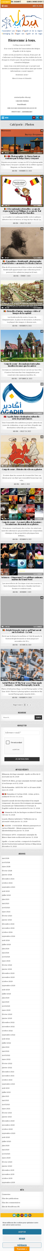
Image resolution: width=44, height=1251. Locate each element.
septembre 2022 (8, 1035)
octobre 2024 (7, 932)
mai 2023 (5, 1002)
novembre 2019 (8, 1174)
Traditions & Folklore (33, 188)
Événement (30, 138)
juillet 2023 (6, 994)
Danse (35, 181)
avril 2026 (6, 862)
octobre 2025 (7, 883)
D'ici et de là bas (17, 138)
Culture (31, 135)
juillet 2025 (6, 895)
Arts (12, 135)
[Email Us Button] (14, 1215)
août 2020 (6, 1137)
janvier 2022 (7, 1068)
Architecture (9, 286)
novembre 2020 (8, 1125)
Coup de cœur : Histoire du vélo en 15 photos (22, 469)
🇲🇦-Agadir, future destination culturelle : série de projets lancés (22, 417)
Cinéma (39, 389)
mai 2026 (5, 858)
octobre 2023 (7, 981)
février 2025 (7, 916)
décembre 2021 (8, 1072)
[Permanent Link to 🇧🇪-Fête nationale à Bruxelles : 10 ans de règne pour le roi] (22, 191)
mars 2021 (6, 1109)
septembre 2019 (8, 1182)
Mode (30, 399)
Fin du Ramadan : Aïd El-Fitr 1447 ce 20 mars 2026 (21, 787)
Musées (13, 241)
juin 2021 (5, 1096)
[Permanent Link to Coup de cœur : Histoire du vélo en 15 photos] (22, 451)
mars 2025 (6, 912)
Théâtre (22, 404)
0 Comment (38, 153)
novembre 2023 (8, 977)
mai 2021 (5, 1100)
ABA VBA (14, 171)
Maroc (37, 140)
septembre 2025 (8, 887)
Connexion (6, 1194)
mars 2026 (6, 866)
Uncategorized (23, 660)
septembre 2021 (8, 1084)
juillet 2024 (6, 944)
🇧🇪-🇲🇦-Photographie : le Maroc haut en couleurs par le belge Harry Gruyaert (22, 157)
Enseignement (11, 394)
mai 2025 (5, 903)
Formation (31, 396)
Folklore (37, 183)
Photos (31, 143)
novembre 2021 (8, 1076)
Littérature (26, 140)
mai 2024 (5, 953)
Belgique (21, 135)
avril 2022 (6, 1055)
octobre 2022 (7, 1031)
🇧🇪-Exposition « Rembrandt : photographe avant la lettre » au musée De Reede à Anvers (22, 262)
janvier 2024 (7, 969)
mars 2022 (6, 1059)
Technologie (36, 607)
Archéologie (7, 389)
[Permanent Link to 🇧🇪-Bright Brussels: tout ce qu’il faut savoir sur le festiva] (22, 612)
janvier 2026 (7, 875)
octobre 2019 (7, 1178)
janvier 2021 (7, 1117)
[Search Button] (40, 117)
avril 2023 (6, 1006)
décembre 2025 (8, 879)
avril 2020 (6, 1154)
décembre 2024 (8, 924)
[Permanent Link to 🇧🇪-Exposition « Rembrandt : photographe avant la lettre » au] (22, 243)
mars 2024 (6, 961)
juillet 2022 (6, 1043)
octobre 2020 (7, 1129)
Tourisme (17, 188)
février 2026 (7, 871)
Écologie (22, 338)
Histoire (9, 186)
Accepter (22, 1231)
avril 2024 (6, 957)
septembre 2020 (8, 1133)
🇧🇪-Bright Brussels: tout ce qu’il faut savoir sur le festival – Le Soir (22, 631)
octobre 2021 (7, 1080)
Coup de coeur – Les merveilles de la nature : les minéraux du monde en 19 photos (22, 523)
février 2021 (7, 1113)
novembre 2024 (8, 928)
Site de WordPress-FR (10, 1207)
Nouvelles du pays (18, 143)
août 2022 (6, 1039)
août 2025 (6, 891)
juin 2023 (5, 998)
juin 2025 (5, 899)
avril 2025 (6, 908)
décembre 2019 (8, 1170)
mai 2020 (5, 1150)
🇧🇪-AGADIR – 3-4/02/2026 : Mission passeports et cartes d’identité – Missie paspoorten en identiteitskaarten (21, 828)
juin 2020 (5, 1145)
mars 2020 (6, 1158)
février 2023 (7, 1014)
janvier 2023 (7, 1018)
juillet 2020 (6, 1141)
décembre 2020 (8, 1121)
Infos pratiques (36, 238)
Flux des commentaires (11, 1203)
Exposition (36, 236)
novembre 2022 (8, 1026)
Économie (30, 288)
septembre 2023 (8, 985)
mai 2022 (5, 1051)
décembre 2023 (8, 973)
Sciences (28, 497)
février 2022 (7, 1063)
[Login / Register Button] (26, 1215)
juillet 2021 (6, 1092)
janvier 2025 (7, 920)
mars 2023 (6, 1010)
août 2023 (6, 990)
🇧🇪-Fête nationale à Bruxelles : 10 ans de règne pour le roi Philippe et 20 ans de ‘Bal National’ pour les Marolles (22, 210)
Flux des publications (10, 1198)
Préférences (22, 1245)
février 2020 (7, 1162)
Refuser (22, 1238)
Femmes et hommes (12, 140)
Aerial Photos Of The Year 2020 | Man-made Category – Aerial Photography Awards (22, 683)
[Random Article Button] (33, 117)
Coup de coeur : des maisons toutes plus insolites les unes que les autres (22, 364)
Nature (23, 341)
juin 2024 (5, 949)
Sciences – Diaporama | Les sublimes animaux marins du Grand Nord (22, 578)
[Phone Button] (18, 1215)
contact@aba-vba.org (22, 97)
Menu (6, 6)
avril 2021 (6, 1104)
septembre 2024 (8, 936)
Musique (19, 186)
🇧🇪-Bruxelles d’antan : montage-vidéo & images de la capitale (22, 312)
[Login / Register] (37, 117)
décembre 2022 (8, 1022)
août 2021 (6, 1088)
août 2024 (6, 940)
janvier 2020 (7, 1166)
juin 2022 (5, 1047)
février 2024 (7, 965)
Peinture (23, 241)
